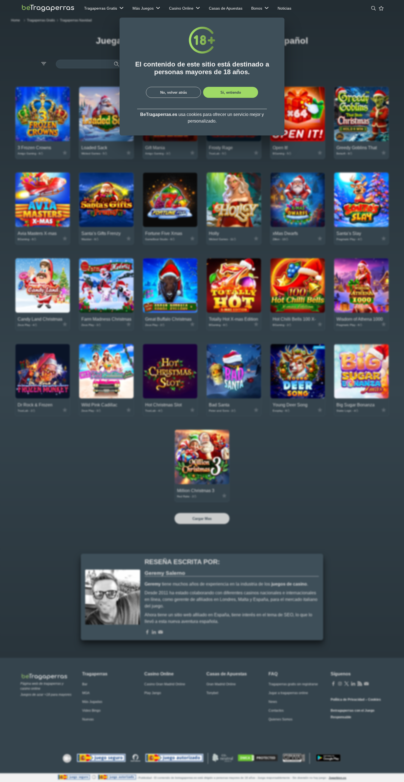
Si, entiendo (230, 92)
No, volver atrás (173, 92)
